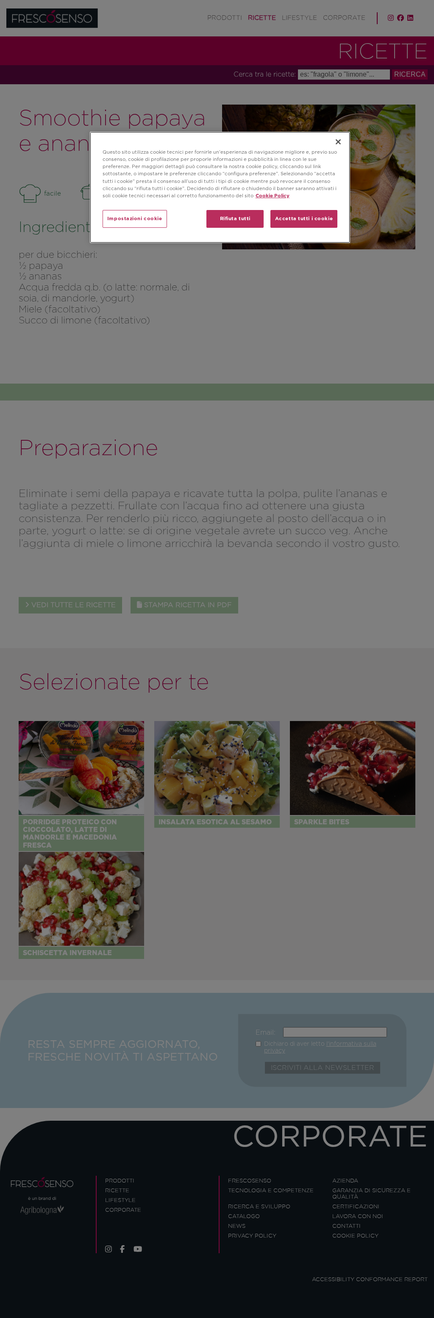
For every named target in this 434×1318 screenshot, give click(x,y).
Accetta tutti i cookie (304, 218)
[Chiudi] (338, 142)
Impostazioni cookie (134, 218)
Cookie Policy (272, 195)
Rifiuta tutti (235, 218)
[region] (220, 187)
